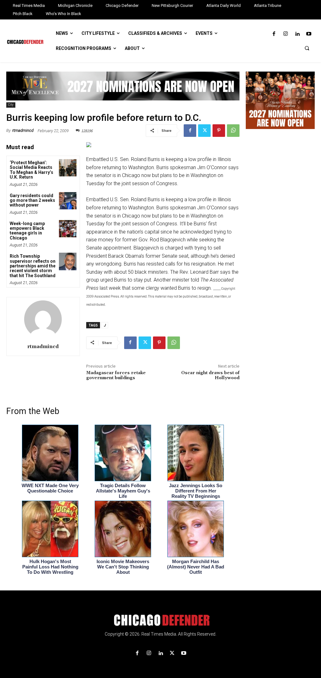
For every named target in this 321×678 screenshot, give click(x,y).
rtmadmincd (23, 130)
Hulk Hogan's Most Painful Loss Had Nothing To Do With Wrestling (50, 567)
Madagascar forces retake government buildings (116, 375)
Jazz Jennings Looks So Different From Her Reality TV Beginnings (195, 491)
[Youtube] (309, 34)
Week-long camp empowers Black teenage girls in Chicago (27, 230)
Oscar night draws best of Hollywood (210, 375)
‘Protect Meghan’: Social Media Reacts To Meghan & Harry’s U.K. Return (31, 170)
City (10, 104)
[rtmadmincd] (43, 319)
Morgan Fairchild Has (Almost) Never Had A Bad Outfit (195, 567)
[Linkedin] (297, 34)
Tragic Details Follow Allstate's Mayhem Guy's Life (123, 491)
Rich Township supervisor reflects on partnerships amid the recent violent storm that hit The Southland (32, 266)
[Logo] (160, 620)
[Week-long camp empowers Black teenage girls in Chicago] (67, 228)
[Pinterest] (219, 130)
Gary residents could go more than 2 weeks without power (32, 200)
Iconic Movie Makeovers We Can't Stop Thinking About (123, 567)
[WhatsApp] (233, 130)
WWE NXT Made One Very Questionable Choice (50, 488)
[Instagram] (285, 34)
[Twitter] (204, 130)
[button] (307, 48)
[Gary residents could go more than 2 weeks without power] (67, 200)
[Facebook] (274, 34)
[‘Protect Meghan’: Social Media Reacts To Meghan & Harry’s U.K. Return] (67, 167)
